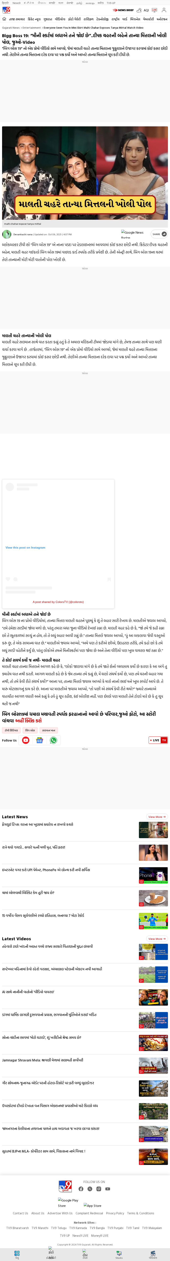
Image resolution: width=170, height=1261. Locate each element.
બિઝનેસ (135, 19)
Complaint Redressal (89, 1213)
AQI (146, 10)
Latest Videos (16, 938)
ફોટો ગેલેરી (74, 19)
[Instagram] (98, 1189)
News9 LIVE (80, 1235)
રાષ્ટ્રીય (115, 19)
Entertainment (32, 27)
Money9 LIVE (99, 1235)
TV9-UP (111, 3)
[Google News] (40, 740)
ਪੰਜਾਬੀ (70, 3)
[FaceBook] (81, 1189)
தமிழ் (79, 3)
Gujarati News (11, 27)
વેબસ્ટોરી (148, 19)
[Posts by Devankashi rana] (6, 234)
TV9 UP (65, 1235)
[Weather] (140, 10)
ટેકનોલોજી (102, 19)
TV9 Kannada (78, 1228)
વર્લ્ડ (124, 19)
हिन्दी (5, 3)
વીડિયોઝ (60, 19)
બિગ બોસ (30, 730)
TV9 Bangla (97, 1228)
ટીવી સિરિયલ (11, 730)
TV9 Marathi (40, 1228)
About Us (37, 1213)
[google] (135, 234)
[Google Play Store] (70, 1203)
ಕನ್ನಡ (29, 3)
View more (155, 817)
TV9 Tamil (132, 1228)
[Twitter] (89, 1189)
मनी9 (100, 3)
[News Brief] (124, 10)
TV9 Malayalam (152, 1228)
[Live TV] (153, 10)
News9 (16, 3)
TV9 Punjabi (115, 1228)
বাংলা (60, 3)
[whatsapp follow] (53, 740)
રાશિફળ (89, 19)
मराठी (52, 3)
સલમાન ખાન (48, 730)
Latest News (15, 816)
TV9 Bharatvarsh (17, 1228)
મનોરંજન (162, 19)
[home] (4, 19)
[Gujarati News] (6, 10)
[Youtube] (26, 740)
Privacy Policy (115, 1213)
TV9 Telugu (59, 1228)
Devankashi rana (22, 234)
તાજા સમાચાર (17, 19)
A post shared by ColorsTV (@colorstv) (58, 602)
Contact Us (20, 1213)
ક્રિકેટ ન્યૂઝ (34, 19)
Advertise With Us (60, 1213)
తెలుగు (42, 3)
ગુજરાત (48, 19)
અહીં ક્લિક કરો (28, 720)
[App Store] (96, 1207)
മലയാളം (90, 3)
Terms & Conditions (140, 1213)
